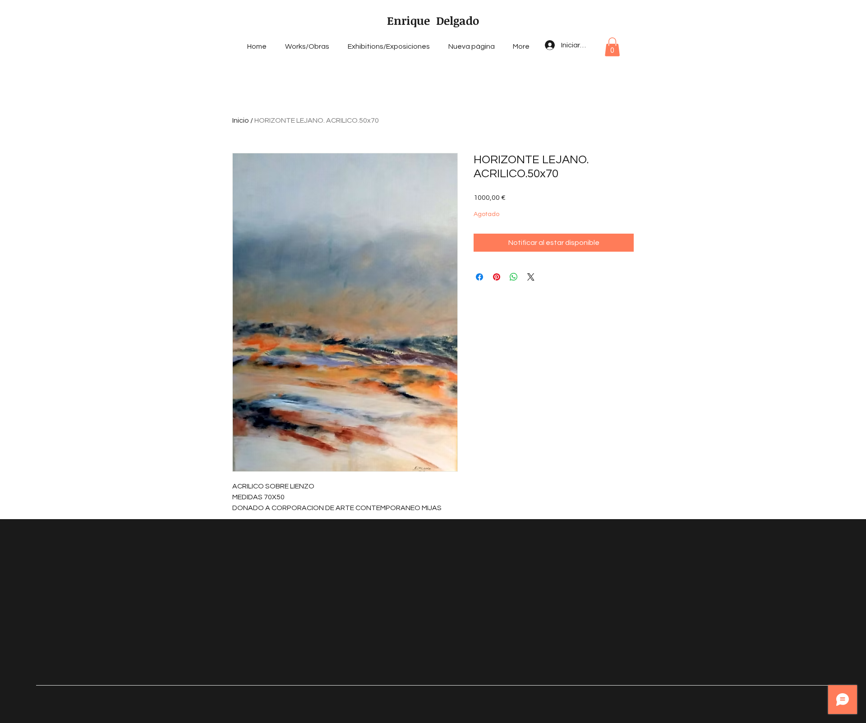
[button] (612, 46)
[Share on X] (530, 277)
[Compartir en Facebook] (479, 277)
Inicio (240, 120)
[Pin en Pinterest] (496, 277)
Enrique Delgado (433, 20)
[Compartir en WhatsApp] (513, 277)
